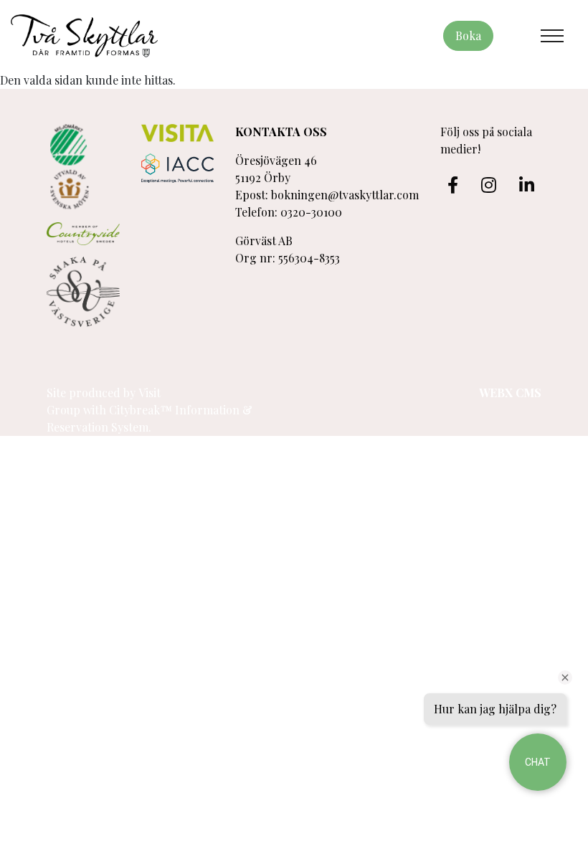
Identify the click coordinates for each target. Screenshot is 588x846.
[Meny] (552, 36)
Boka (468, 35)
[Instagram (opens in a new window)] (488, 185)
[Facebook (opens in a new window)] (452, 185)
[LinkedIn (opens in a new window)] (526, 185)
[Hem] (84, 36)
